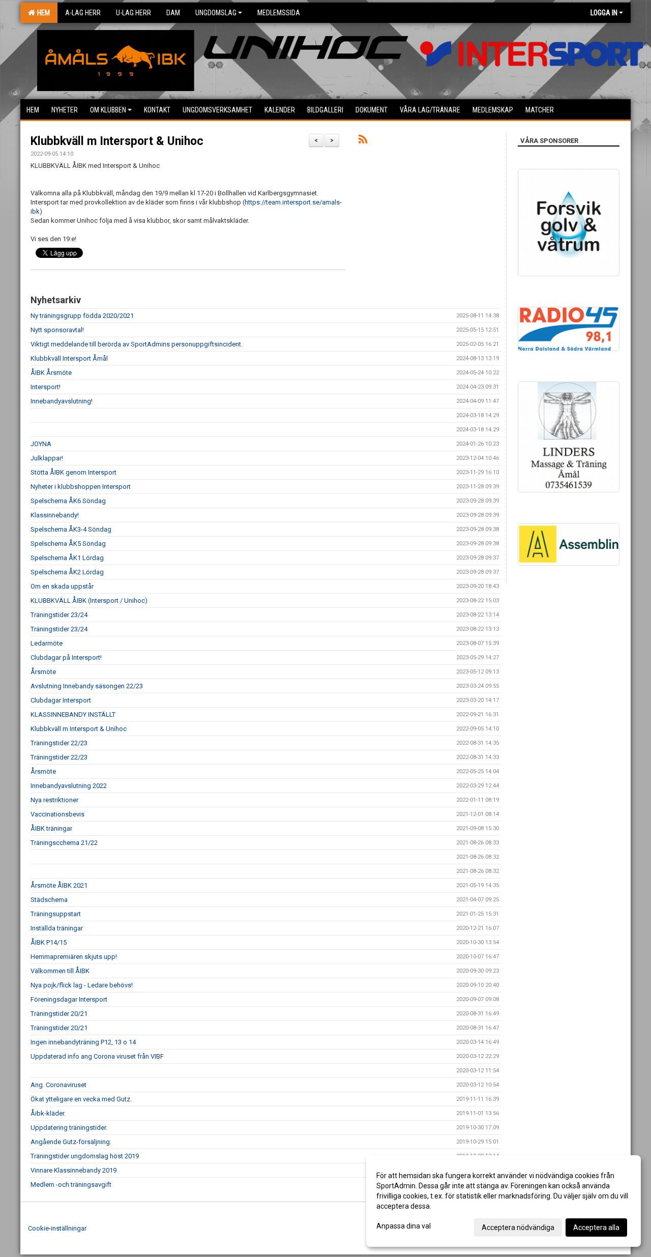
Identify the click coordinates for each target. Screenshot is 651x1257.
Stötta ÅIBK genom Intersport (73, 472)
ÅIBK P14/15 (49, 942)
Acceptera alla (596, 1227)
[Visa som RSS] (363, 141)
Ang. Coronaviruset (58, 1085)
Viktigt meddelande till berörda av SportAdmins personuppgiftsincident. (137, 344)
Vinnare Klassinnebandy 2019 (73, 1170)
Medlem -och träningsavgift (71, 1184)
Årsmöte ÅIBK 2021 (59, 885)
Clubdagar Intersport (61, 700)
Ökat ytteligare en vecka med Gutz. (81, 1099)
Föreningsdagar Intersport (69, 999)
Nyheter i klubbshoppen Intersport (81, 486)
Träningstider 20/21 (59, 1013)
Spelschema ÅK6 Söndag (68, 501)
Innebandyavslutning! (62, 401)
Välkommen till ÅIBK (60, 971)
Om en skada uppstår (62, 586)
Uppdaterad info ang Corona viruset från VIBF (97, 1056)
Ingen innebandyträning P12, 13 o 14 (83, 1042)
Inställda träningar (57, 928)
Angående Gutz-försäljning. (71, 1142)
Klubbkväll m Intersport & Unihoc (117, 141)
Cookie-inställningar (57, 1228)
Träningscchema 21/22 (64, 842)
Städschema (49, 899)
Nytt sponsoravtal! (57, 330)
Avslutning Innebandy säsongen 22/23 (87, 686)
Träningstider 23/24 (59, 615)
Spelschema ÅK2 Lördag (67, 572)
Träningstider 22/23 (59, 743)
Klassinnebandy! (55, 515)
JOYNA (41, 444)
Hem (42, 13)
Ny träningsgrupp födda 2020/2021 (82, 315)
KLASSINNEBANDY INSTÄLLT (73, 714)
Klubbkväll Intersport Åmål (69, 358)
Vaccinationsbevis (57, 814)
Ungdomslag (215, 13)
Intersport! (46, 387)
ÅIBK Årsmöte (51, 372)
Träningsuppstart (56, 914)
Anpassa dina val (403, 1226)
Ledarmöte (47, 643)
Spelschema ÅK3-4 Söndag (71, 529)
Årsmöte (43, 672)
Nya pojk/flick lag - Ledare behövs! (82, 985)
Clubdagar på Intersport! (66, 657)
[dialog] (503, 1201)
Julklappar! (47, 458)
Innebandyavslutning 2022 (69, 786)
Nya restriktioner (54, 800)
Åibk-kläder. (48, 1113)
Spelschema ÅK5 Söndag (68, 543)
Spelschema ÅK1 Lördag (67, 558)
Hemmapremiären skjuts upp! (74, 956)
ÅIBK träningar (51, 828)
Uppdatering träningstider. (69, 1127)
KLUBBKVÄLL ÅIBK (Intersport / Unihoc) (89, 600)
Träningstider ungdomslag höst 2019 (85, 1156)
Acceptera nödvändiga (518, 1227)
